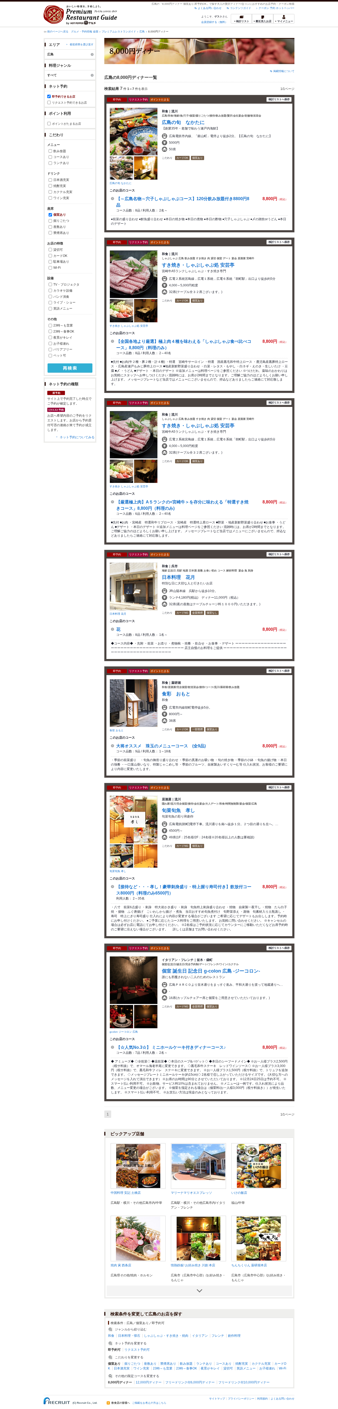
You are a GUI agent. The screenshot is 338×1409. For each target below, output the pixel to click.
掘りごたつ (61, 221)
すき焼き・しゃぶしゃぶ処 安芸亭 (198, 265)
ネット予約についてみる (77, 437)
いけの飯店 (239, 1193)
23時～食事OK (63, 331)
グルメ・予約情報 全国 (84, 31)
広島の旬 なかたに (121, 183)
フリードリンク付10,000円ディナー (244, 1382)
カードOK (60, 256)
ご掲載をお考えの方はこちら (149, 1403)
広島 (142, 31)
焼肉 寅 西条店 (121, 1265)
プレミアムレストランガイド (119, 31)
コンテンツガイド (240, 8)
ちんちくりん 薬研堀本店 (249, 1265)
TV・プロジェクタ (66, 284)
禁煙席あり (61, 233)
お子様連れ (61, 343)
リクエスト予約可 (137, 1350)
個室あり (59, 215)
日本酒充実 (61, 180)
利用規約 (262, 1398)
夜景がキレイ (62, 337)
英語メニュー (62, 308)
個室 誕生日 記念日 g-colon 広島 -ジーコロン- (211, 971)
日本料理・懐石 (129, 1336)
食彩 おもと (117, 730)
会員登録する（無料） (214, 22)
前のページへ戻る (57, 31)
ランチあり (61, 163)
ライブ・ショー (64, 302)
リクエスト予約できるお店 (69, 102)
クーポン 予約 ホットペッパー (276, 8)
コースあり (61, 157)
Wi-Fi (57, 268)
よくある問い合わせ (210, 8)
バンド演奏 (61, 297)
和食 (111, 1336)
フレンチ (218, 1336)
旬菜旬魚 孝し (118, 871)
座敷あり (59, 227)
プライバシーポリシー (241, 1398)
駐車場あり (61, 261)
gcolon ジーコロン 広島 (124, 1031)
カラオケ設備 (62, 290)
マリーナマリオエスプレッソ (191, 1193)
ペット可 (59, 355)
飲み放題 (59, 151)
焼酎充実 (59, 186)
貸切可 (58, 250)
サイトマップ (217, 1398)
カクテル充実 (62, 192)
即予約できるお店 (63, 96)
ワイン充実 (61, 198)
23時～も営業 (63, 325)
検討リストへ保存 (279, 99)
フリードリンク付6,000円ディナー (190, 1382)
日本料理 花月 (118, 613)
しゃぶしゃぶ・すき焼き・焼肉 (166, 1336)
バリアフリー (62, 349)
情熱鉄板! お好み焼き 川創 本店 (193, 1265)
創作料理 (234, 1336)
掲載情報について (283, 71)
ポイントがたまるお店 (66, 123)
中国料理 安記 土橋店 (126, 1193)
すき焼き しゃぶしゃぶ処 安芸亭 (129, 325)
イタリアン (200, 1336)
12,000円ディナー (149, 1382)
